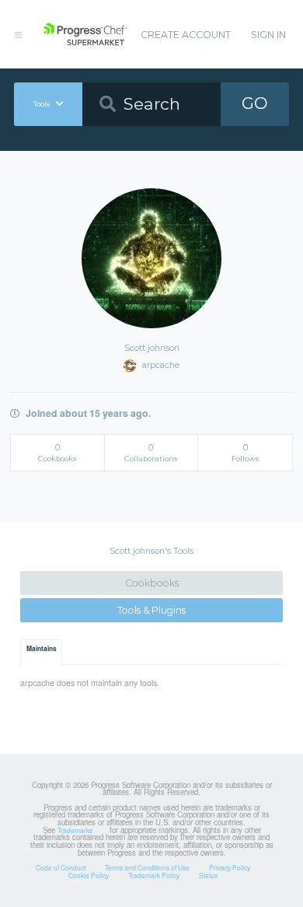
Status (208, 875)
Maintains (41, 648)
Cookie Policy (88, 875)
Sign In (268, 34)
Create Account (186, 34)
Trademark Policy (153, 875)
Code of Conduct (60, 867)
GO (255, 103)
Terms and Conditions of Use (147, 867)
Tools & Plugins (151, 610)
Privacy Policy (229, 867)
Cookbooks (152, 583)
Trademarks (74, 830)
